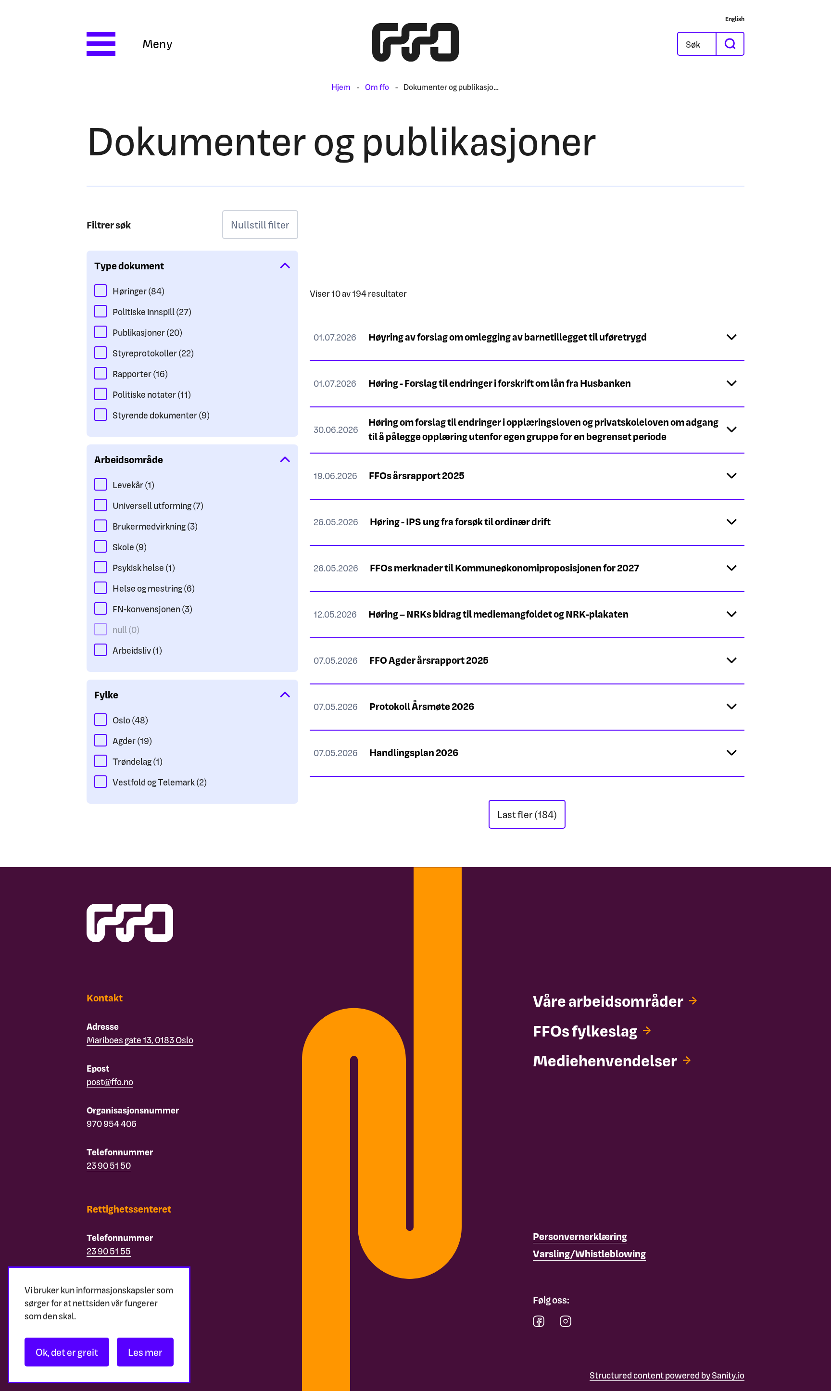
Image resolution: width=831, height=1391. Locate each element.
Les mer (145, 1352)
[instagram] (565, 1323)
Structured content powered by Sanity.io (667, 1374)
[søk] (729, 44)
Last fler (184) (527, 814)
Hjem (341, 87)
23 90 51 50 (109, 1165)
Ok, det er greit (67, 1352)
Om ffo (377, 87)
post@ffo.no (110, 1081)
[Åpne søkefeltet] (697, 44)
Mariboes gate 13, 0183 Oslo (140, 1039)
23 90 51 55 (109, 1250)
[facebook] (538, 1323)
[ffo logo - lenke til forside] (415, 43)
